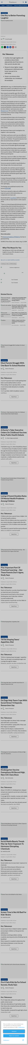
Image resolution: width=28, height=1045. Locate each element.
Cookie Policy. (21, 1027)
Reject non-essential (14, 1035)
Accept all (14, 1031)
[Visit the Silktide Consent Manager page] (23, 1040)
